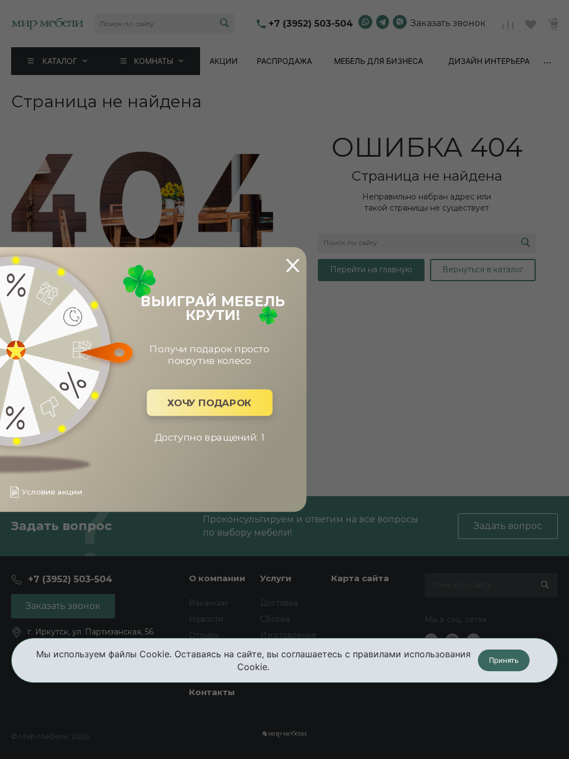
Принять (503, 660)
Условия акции (52, 492)
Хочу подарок (209, 402)
